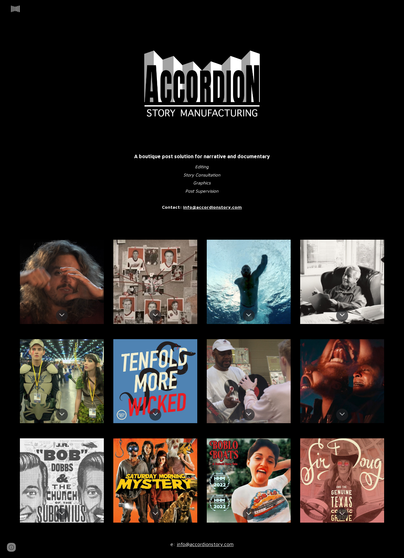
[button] (62, 315)
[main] (202, 179)
